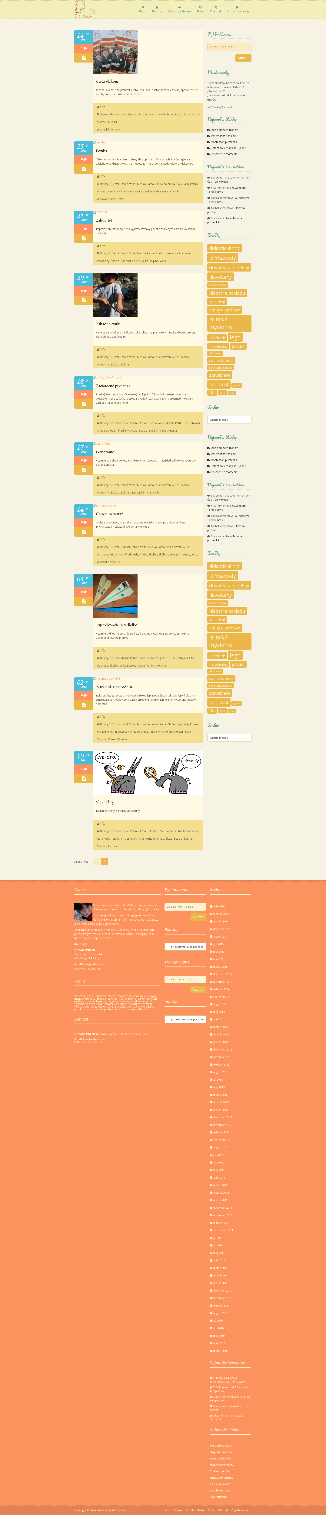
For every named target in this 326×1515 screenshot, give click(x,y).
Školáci (137, 191)
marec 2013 (220, 1094)
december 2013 (222, 1049)
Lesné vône (105, 452)
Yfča (102, 107)
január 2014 (220, 1042)
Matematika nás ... (222, 1458)
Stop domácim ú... (222, 1452)
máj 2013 (219, 1087)
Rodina (157, 11)
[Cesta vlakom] (115, 73)
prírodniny (103, 261)
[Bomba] (99, 142)
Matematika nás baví (223, 136)
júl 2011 (218, 1238)
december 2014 (222, 974)
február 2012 (221, 1192)
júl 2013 (218, 1079)
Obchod (215, 11)
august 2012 (220, 1147)
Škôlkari (148, 191)
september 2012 (223, 1140)
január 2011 (220, 1283)
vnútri (141, 665)
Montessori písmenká (224, 142)
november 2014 (222, 981)
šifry (222, 392)
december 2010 (222, 1290)
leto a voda (127, 184)
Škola (200, 11)
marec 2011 (220, 1268)
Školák (196, 114)
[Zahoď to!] (100, 212)
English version (238, 11)
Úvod (142, 11)
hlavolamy (220, 276)
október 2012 (221, 1132)
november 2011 (222, 1215)
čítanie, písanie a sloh (113, 114)
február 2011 (221, 1275)
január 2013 (220, 1109)
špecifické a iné (130, 261)
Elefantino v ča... (221, 1471)
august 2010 (220, 1313)
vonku (176, 191)
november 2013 (222, 1057)
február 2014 (221, 1034)
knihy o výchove (224, 310)
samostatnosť (221, 360)
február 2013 (221, 1102)
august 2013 (220, 1072)
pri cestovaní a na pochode (156, 114)
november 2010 (222, 1298)
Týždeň (236, 385)
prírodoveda (130, 554)
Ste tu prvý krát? (221, 1445)
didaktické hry (224, 248)
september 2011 (223, 1230)
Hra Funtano (218, 1496)
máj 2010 (219, 1335)
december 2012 (222, 1117)
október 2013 (221, 1064)
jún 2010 (218, 1328)
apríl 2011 (219, 1260)
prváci (178, 114)
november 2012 (222, 1125)
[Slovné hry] (148, 794)
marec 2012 (220, 1185)
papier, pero (146, 658)
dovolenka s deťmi (112, 199)
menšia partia (145, 184)
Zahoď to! (104, 220)
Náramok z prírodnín (114, 687)
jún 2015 (218, 944)
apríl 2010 (219, 1343)
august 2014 (220, 1004)
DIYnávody (222, 257)
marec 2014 (220, 1027)
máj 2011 (219, 1253)
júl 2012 (218, 1155)
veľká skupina (162, 191)
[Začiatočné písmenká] (107, 377)
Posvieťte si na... (221, 1490)
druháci (133, 114)
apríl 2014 (219, 1019)
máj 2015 (219, 951)
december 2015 (222, 929)
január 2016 (220, 921)
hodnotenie (217, 285)
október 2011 (221, 1222)
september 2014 (223, 997)
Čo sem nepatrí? (109, 514)
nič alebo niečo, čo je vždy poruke (177, 184)
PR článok (215, 353)
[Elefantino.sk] (85, 9)
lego (235, 337)
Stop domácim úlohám (224, 130)
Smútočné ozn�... (222, 1477)
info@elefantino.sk (94, 1039)
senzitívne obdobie (220, 367)
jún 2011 (218, 1245)
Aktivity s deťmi (179, 11)
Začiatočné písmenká (113, 386)
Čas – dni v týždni (217, 181)
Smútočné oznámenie (224, 154)
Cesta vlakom (107, 81)
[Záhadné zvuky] (115, 316)
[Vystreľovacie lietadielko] (115, 617)
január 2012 (220, 1200)
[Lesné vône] (101, 443)
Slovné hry (105, 802)
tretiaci (112, 122)
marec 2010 (220, 1351)
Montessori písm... (222, 1464)
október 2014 (221, 989)
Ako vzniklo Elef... (222, 1484)
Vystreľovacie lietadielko (116, 625)
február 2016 (221, 914)
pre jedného (162, 658)
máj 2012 (219, 1170)
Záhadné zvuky (108, 324)
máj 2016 (219, 906)
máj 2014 (219, 1012)
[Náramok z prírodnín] (107, 678)
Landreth (217, 337)
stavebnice (219, 375)
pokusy (238, 346)
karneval (217, 301)
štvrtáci (101, 122)
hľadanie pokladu (227, 293)
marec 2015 (220, 966)
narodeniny (218, 346)
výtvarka (160, 665)
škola (232, 393)
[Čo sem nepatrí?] (104, 505)
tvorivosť (219, 384)
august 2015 (220, 936)
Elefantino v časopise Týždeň (228, 148)
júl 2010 (218, 1320)
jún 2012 (218, 1162)
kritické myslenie (110, 129)
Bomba (101, 151)
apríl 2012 (219, 1177)
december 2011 (222, 1207)
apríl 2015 (219, 959)
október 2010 (221, 1305)
